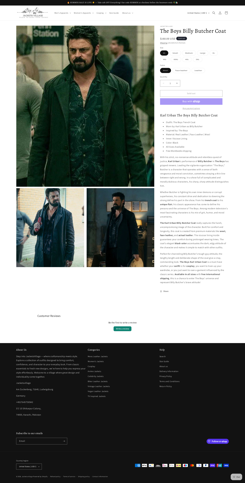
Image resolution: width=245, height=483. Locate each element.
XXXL (177, 60)
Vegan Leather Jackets (98, 391)
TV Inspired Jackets (96, 396)
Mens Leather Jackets (98, 356)
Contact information (100, 476)
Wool (167, 71)
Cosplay (91, 366)
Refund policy (55, 476)
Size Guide (164, 361)
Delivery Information (169, 371)
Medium (190, 54)
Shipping (163, 43)
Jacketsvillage (27, 476)
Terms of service (69, 476)
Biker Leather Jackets (98, 381)
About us (164, 366)
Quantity (163, 77)
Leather (200, 71)
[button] (62, 13)
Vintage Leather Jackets (99, 386)
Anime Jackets (94, 371)
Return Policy (166, 386)
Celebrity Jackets (96, 376)
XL (215, 54)
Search (163, 356)
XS (165, 54)
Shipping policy (84, 476)
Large (204, 54)
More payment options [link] (191, 108)
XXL (166, 60)
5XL (199, 60)
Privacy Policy (166, 376)
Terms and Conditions (170, 381)
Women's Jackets (96, 361)
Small (177, 54)
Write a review (122, 328)
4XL (188, 60)
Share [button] (166, 291)
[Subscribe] (64, 441)
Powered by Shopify (40, 476)
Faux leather (182, 71)
